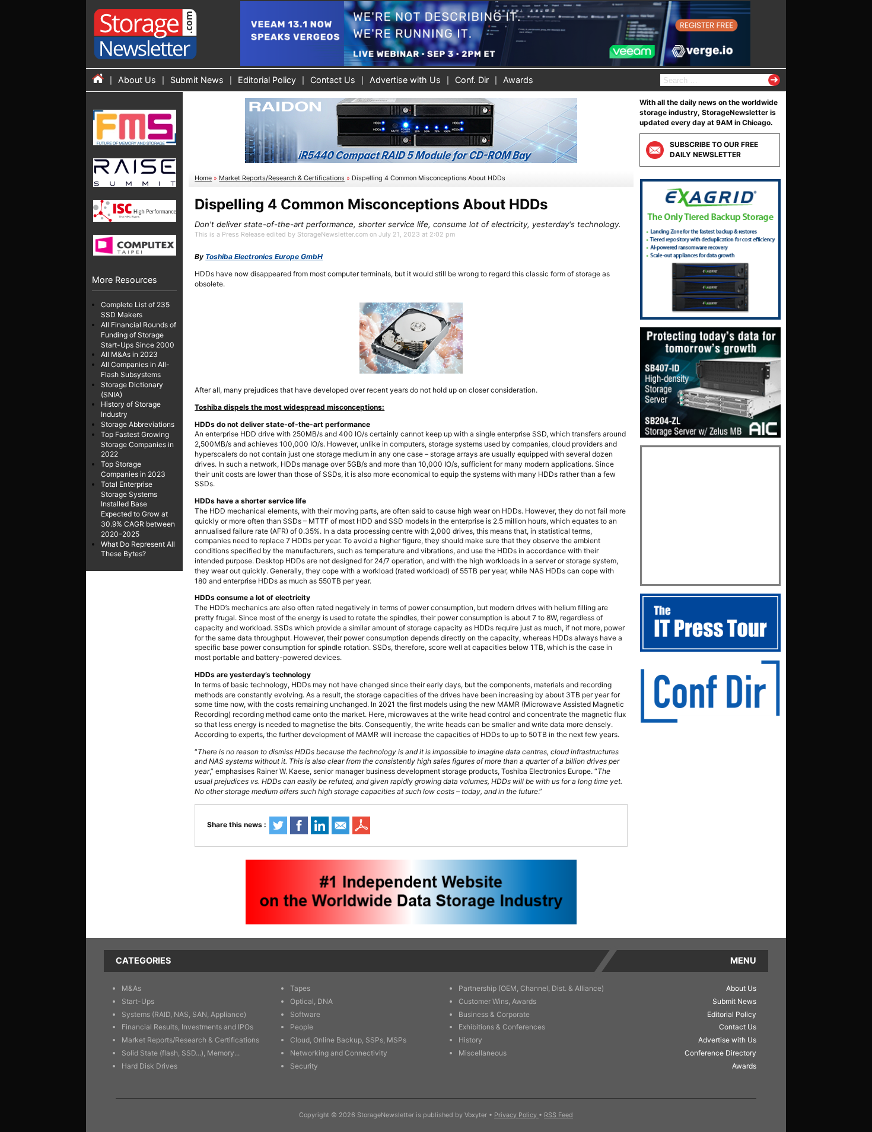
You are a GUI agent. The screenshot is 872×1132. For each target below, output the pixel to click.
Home (203, 178)
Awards (518, 80)
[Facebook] (299, 825)
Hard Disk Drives (149, 1065)
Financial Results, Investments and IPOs (187, 1026)
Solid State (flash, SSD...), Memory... (181, 1052)
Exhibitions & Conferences (502, 1026)
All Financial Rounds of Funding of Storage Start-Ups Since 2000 (138, 334)
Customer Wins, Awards (497, 1001)
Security (304, 1065)
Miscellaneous (483, 1052)
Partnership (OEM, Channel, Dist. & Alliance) (531, 988)
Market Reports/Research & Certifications (282, 178)
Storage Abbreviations (137, 424)
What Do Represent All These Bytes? (138, 548)
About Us (137, 80)
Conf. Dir (472, 80)
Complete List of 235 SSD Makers (135, 309)
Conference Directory (720, 1052)
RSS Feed (558, 1115)
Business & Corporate (494, 1014)
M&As (131, 988)
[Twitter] (278, 825)
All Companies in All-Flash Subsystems (135, 369)
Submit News (197, 80)
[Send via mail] (340, 825)
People (301, 1026)
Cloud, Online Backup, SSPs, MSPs (348, 1039)
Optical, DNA (311, 1001)
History (470, 1039)
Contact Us (332, 80)
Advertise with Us (405, 80)
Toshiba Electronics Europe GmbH (264, 256)
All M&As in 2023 (129, 354)
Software (305, 1014)
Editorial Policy (267, 80)
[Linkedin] (320, 825)
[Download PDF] (361, 825)
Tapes (300, 988)
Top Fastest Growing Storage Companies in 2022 (137, 444)
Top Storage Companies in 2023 (133, 469)
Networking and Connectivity (338, 1052)
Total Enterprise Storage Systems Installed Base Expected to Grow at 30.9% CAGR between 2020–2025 (138, 509)
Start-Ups (138, 1001)
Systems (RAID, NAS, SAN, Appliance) (184, 1014)
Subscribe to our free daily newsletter (714, 149)
